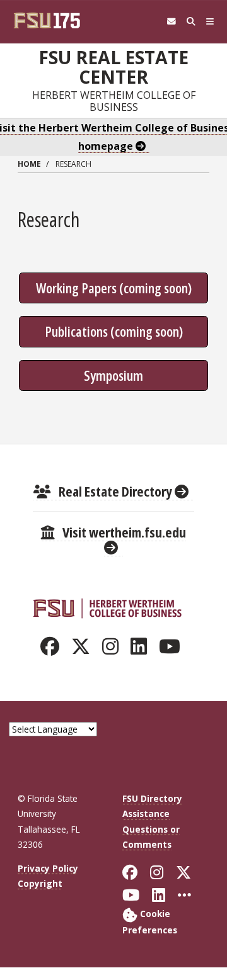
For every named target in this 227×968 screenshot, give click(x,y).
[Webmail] (171, 22)
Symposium (113, 375)
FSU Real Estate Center (113, 67)
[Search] (190, 22)
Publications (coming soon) (114, 331)
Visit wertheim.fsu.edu (123, 531)
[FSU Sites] (210, 22)
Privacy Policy (48, 868)
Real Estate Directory (115, 490)
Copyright (40, 883)
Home (29, 164)
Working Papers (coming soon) (114, 287)
